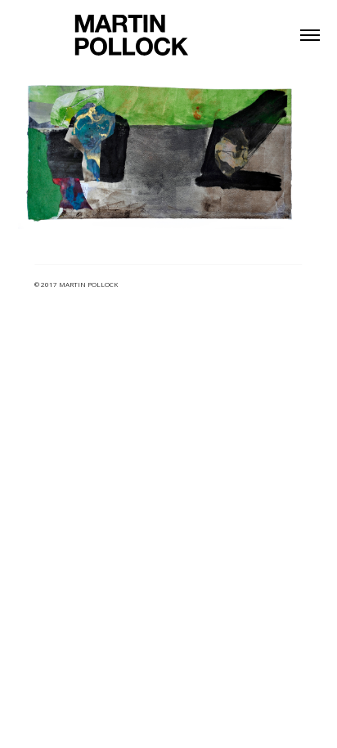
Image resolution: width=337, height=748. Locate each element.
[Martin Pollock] (131, 34)
